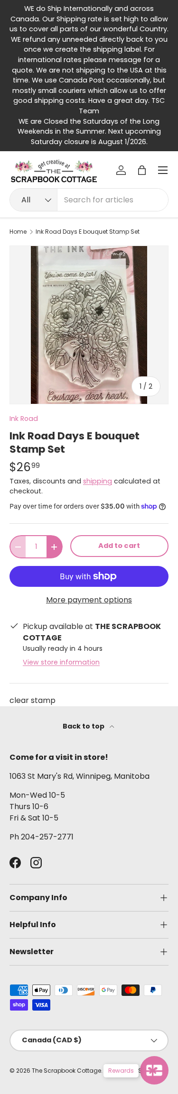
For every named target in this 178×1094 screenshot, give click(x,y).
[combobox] (89, 200)
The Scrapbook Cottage (66, 1071)
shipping (97, 481)
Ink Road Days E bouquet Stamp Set (88, 232)
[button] (141, 170)
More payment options (89, 599)
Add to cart (119, 545)
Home (18, 232)
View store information (61, 662)
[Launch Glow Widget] (154, 1070)
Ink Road (23, 418)
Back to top (84, 726)
